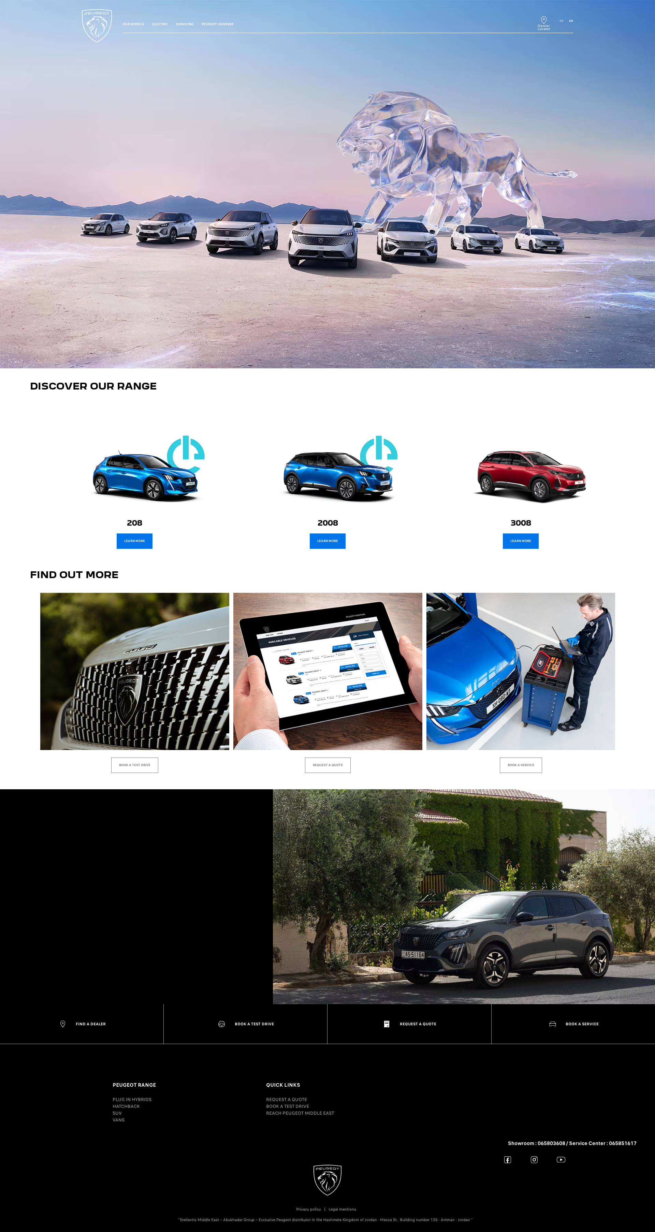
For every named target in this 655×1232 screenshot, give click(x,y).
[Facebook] (508, 1159)
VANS (119, 1120)
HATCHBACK (126, 1106)
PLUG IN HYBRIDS (132, 1099)
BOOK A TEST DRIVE (287, 1106)
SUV (117, 1113)
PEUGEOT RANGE (134, 1085)
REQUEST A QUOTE (286, 1099)
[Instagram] (534, 1159)
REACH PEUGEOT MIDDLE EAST (300, 1113)
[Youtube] (561, 1159)
